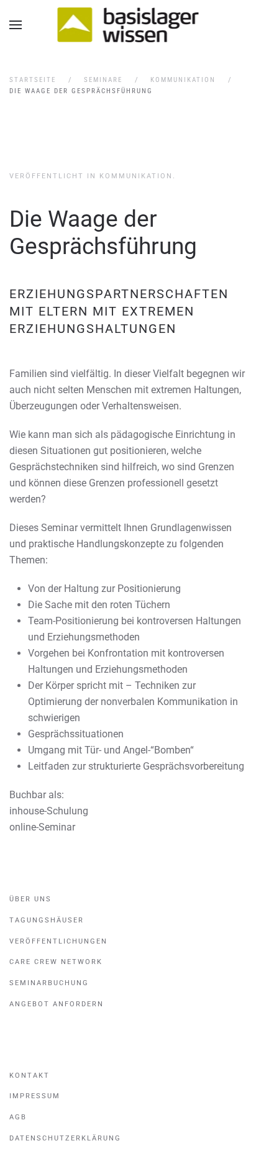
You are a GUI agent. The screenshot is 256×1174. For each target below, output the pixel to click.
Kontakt (29, 1076)
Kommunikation (136, 176)
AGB (18, 1117)
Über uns (30, 899)
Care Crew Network (56, 962)
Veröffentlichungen (58, 941)
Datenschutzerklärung (65, 1138)
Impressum (34, 1096)
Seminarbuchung (49, 983)
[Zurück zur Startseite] (128, 25)
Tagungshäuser (46, 920)
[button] (15, 25)
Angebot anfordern (56, 1004)
